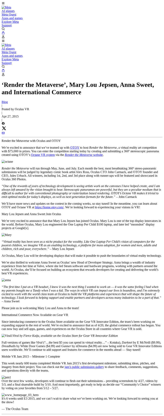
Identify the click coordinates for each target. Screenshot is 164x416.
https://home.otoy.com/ (49, 207)
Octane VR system (43, 154)
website (84, 154)
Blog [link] (5, 102)
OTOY (74, 147)
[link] (6, 7)
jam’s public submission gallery (84, 367)
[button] (82, 4)
